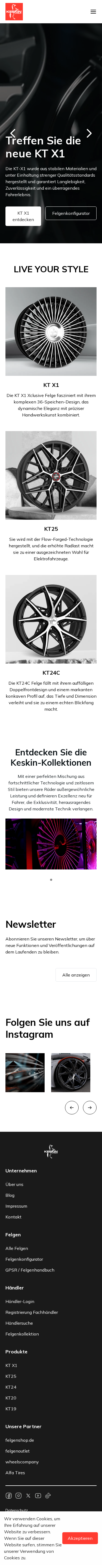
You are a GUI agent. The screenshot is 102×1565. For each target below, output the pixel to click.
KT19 (10, 1408)
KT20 (10, 1398)
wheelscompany (22, 1461)
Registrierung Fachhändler (31, 1312)
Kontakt (13, 1217)
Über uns (14, 1184)
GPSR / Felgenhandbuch (29, 1270)
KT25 (10, 1376)
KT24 (10, 1387)
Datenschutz (16, 1510)
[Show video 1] (51, 880)
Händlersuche (19, 1323)
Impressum (16, 1206)
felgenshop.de (19, 1440)
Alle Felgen (16, 1248)
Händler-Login (19, 1301)
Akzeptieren (80, 1538)
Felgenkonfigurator (71, 213)
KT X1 (11, 1365)
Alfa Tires (15, 1472)
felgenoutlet (17, 1451)
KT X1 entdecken (23, 216)
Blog (9, 1195)
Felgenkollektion (22, 1334)
